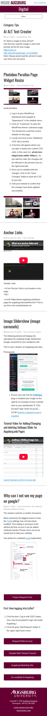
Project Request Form (22, 597)
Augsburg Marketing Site (22, 665)
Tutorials (30, 238)
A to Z (36, 3)
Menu (24, 16)
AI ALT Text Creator (17, 31)
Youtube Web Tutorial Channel (22, 653)
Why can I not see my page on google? (23, 498)
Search (43, 3)
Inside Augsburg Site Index (23, 707)
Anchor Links (13, 232)
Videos (38, 332)
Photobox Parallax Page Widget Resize (21, 77)
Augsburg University (30, 701)
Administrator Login (24, 710)
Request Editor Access (22, 641)
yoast (28, 538)
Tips (29, 37)
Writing (21, 509)
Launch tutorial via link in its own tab (20, 480)
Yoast (9, 521)
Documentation (23, 85)
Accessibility (22, 37)
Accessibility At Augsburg (22, 677)
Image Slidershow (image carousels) (22, 324)
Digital (23, 9)
